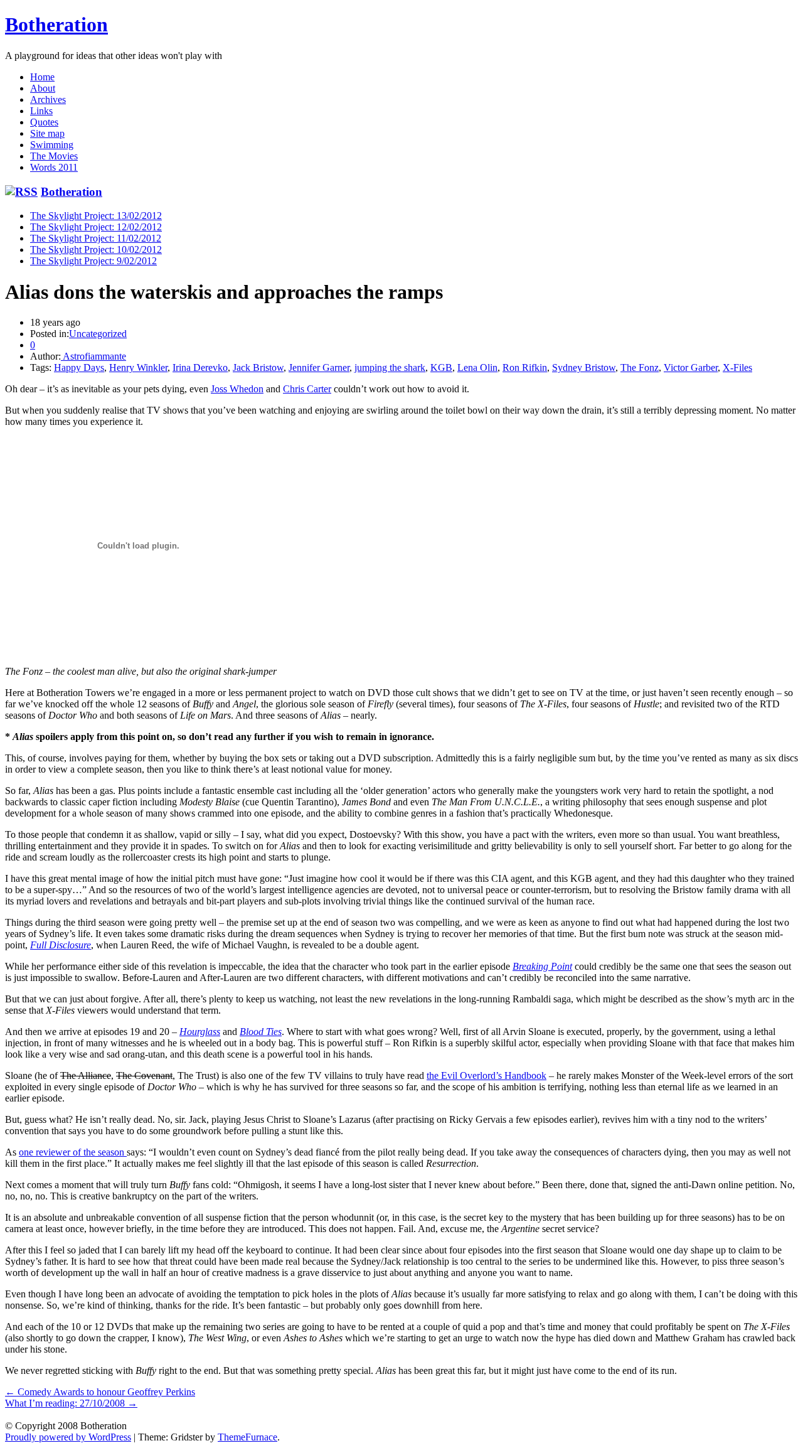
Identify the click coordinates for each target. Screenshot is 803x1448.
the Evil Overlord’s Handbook (486, 1075)
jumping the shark (389, 367)
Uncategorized (98, 333)
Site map (47, 133)
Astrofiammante (93, 356)
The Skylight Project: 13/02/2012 (96, 215)
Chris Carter (307, 388)
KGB (441, 367)
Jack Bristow (258, 367)
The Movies (54, 156)
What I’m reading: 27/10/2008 (71, 1403)
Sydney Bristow (583, 367)
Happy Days (79, 367)
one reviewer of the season (73, 1152)
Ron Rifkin (525, 367)
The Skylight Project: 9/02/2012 (93, 260)
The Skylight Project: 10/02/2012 (96, 249)
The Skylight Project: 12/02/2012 (96, 227)
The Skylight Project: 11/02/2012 (95, 238)
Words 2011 (54, 167)
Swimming (51, 144)
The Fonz (639, 367)
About (42, 88)
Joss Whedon (237, 388)
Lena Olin (477, 367)
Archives (48, 99)
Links (41, 110)
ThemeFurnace (247, 1437)
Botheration (56, 24)
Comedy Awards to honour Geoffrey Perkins (100, 1391)
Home (42, 77)
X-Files (737, 367)
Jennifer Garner (319, 367)
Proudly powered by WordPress (68, 1437)
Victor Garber (691, 367)
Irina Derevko (200, 367)
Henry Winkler (138, 367)
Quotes (44, 122)
